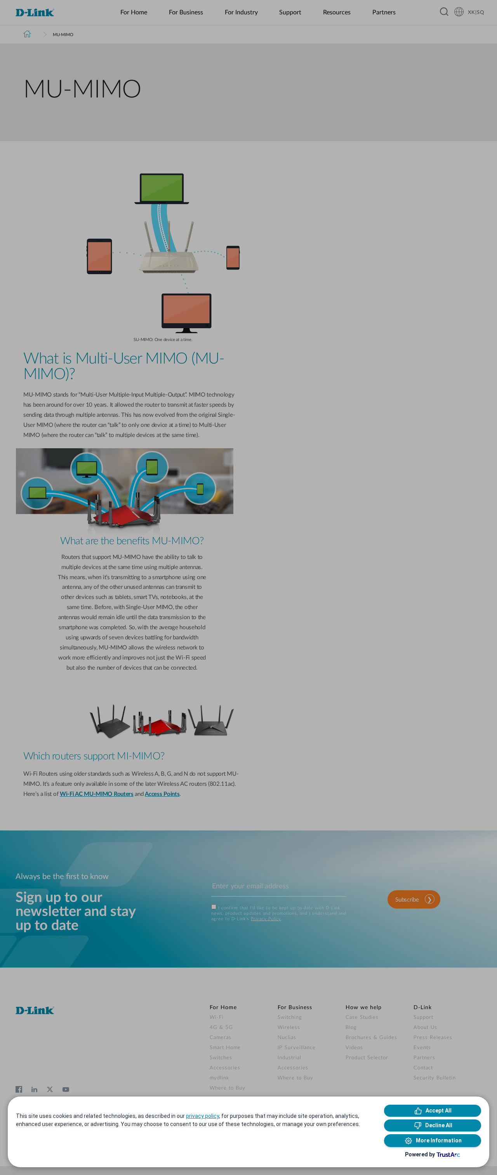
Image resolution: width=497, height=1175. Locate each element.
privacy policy (202, 1116)
